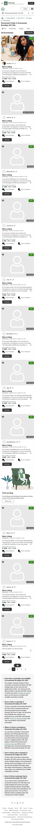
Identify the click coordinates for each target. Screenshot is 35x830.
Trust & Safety (23, 815)
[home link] (2, 9)
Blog (29, 810)
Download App (6, 812)
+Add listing (29, 32)
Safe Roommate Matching (24, 817)
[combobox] (16, 13)
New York (21, 18)
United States (10, 18)
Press (5, 810)
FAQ (21, 808)
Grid (5, 28)
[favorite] (3, 38)
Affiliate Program (14, 810)
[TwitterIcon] (14, 803)
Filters (28, 28)
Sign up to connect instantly (18, 718)
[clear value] (28, 13)
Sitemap (10, 808)
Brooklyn (29, 18)
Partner (4, 808)
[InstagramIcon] (23, 803)
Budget (21, 28)
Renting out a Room (27, 812)
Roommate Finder (13, 815)
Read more (8, 501)
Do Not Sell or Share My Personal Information (17, 822)
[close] (2, 3)
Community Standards (9, 817)
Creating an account (24, 693)
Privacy (30, 808)
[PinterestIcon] (20, 803)
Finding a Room (16, 812)
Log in (25, 9)
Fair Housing (23, 810)
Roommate (12, 28)
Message (7, 85)
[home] (2, 18)
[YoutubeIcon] (17, 803)
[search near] (3, 13)
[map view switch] (17, 665)
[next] (32, 13)
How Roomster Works (17, 819)
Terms (16, 808)
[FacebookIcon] (12, 803)
